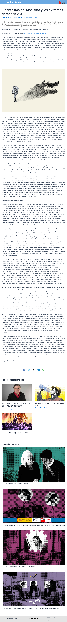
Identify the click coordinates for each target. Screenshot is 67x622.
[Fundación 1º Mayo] (62, 2)
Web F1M (14, 618)
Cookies (58, 619)
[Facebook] (24, 370)
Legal (48, 619)
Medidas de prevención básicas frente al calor (49, 404)
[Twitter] (28, 370)
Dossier (35, 17)
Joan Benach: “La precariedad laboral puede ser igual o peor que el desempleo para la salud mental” (16, 404)
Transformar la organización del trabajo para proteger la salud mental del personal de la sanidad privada (34, 525)
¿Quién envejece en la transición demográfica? (17, 483)
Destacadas (28, 17)
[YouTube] (37, 619)
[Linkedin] (38, 370)
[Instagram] (35, 619)
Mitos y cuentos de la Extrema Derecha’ (35, 33)
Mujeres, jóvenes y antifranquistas (15, 433)
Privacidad (53, 619)
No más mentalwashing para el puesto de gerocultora (19, 567)
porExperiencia (14, 2)
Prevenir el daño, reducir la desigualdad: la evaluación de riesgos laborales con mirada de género (31, 608)
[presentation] (34, 464)
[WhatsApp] (43, 370)
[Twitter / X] (33, 370)
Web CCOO (9, 618)
